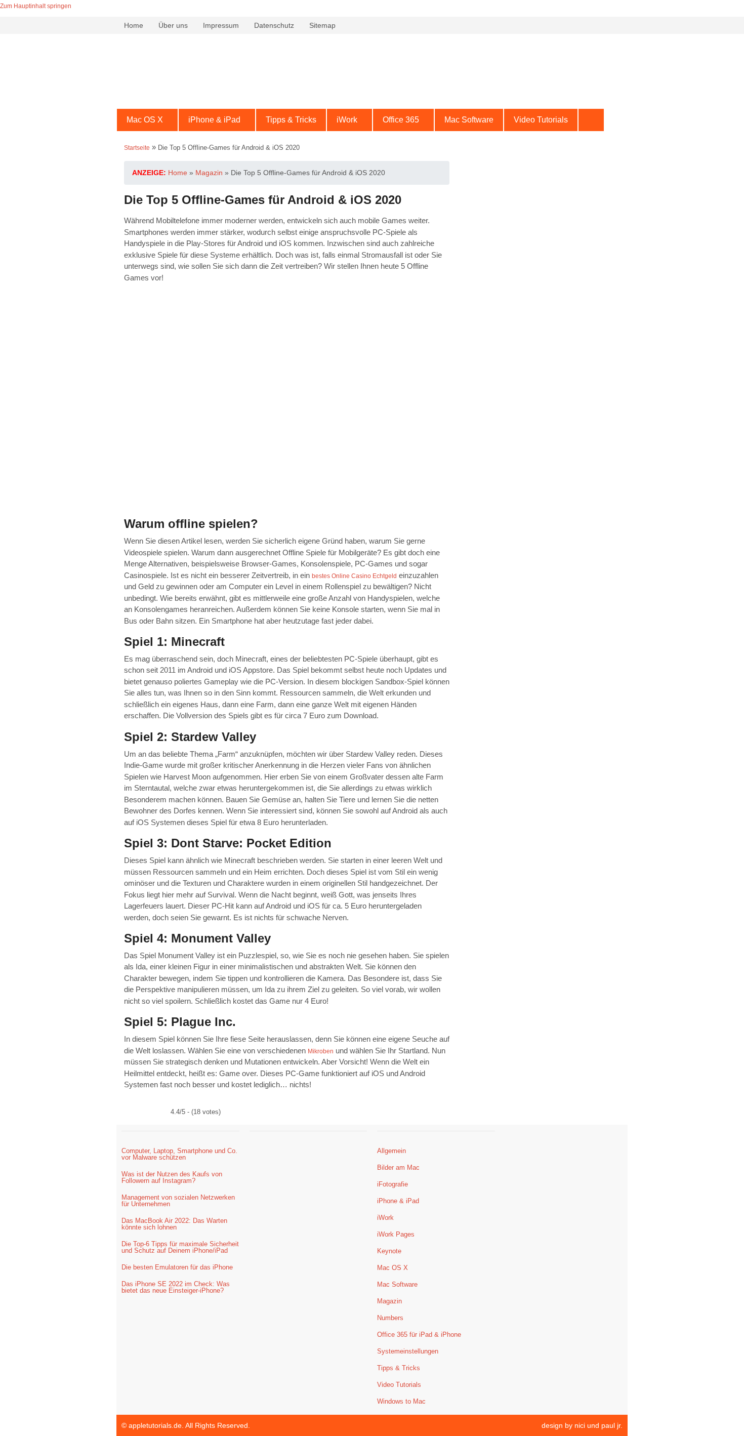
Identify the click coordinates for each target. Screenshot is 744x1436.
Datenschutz (274, 25)
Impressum (221, 25)
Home (133, 25)
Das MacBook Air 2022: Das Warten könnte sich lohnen (174, 1224)
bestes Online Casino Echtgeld (354, 576)
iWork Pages (396, 1234)
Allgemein (391, 1151)
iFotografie (392, 1184)
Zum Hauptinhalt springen (35, 6)
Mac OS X (145, 119)
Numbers (390, 1318)
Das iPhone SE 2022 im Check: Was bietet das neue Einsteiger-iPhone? (175, 1287)
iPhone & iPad (214, 119)
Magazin (389, 1301)
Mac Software (468, 119)
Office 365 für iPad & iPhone (419, 1334)
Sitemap (322, 25)
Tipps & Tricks (291, 119)
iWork (347, 119)
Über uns (173, 25)
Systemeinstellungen (407, 1351)
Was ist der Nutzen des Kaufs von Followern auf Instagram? (171, 1177)
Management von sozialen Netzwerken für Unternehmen (178, 1201)
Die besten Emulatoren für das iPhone (177, 1267)
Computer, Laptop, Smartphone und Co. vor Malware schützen (179, 1154)
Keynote (389, 1251)
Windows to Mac (401, 1401)
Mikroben (321, 1051)
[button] (147, 120)
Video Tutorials (541, 119)
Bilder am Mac (398, 1167)
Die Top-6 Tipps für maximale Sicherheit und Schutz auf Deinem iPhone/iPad (180, 1247)
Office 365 (401, 119)
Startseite (137, 147)
